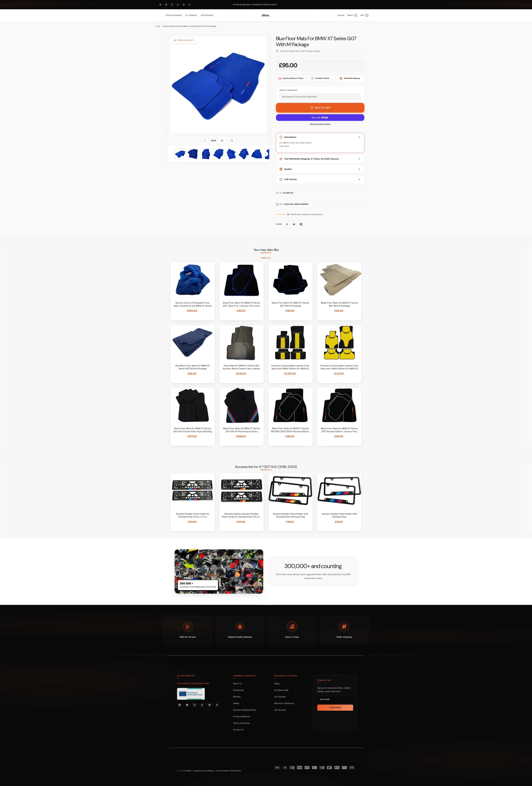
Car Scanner (280, 696)
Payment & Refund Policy (244, 710)
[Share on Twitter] (294, 224)
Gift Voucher (280, 710)
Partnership (238, 690)
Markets (237, 696)
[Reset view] (232, 141)
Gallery (236, 703)
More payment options (320, 124)
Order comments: (288, 90)
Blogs (277, 683)
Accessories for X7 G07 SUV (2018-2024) (266, 467)
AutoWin (187, 771)
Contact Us (238, 729)
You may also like (266, 250)
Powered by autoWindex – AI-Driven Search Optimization (217, 771)
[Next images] (265, 153)
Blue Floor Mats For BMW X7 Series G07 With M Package (190, 26)
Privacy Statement (241, 716)
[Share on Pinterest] (301, 224)
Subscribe (335, 707)
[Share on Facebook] (287, 224)
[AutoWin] (266, 15)
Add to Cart (323, 107)
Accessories (207, 15)
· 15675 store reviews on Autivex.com (305, 214)
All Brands (191, 15)
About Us (237, 683)
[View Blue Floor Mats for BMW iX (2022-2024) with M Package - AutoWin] (180, 154)
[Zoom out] (205, 141)
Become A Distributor (284, 703)
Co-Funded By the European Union (193, 683)
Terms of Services (241, 723)
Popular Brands (173, 15)
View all (266, 258)
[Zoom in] (222, 141)
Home (158, 26)
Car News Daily (281, 690)
